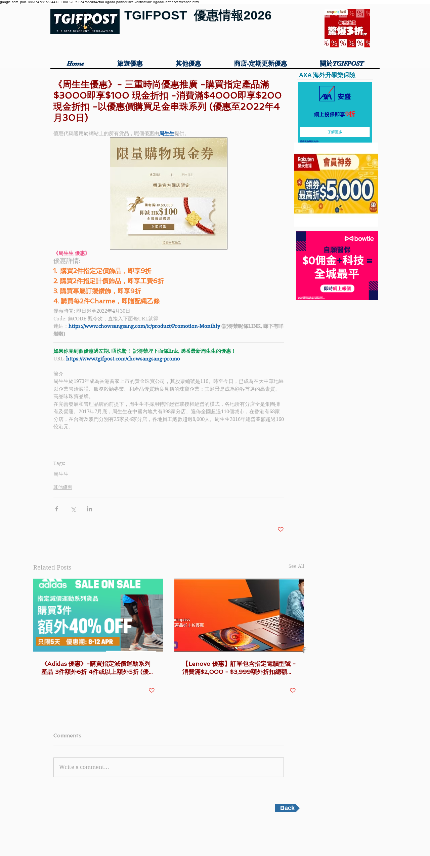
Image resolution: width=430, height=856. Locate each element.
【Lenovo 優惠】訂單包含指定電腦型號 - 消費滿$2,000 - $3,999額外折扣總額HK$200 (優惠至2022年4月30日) (239, 668)
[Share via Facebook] (56, 509)
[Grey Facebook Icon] (304, 650)
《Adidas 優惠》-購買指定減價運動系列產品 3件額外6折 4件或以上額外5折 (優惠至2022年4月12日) (98, 668)
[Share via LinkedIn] (89, 509)
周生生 (61, 474)
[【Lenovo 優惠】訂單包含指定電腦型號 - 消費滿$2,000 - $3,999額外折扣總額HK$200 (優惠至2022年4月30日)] (239, 615)
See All (296, 566)
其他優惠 (62, 487)
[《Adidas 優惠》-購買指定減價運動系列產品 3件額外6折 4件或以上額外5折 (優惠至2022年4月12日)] (98, 615)
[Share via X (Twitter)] (73, 509)
